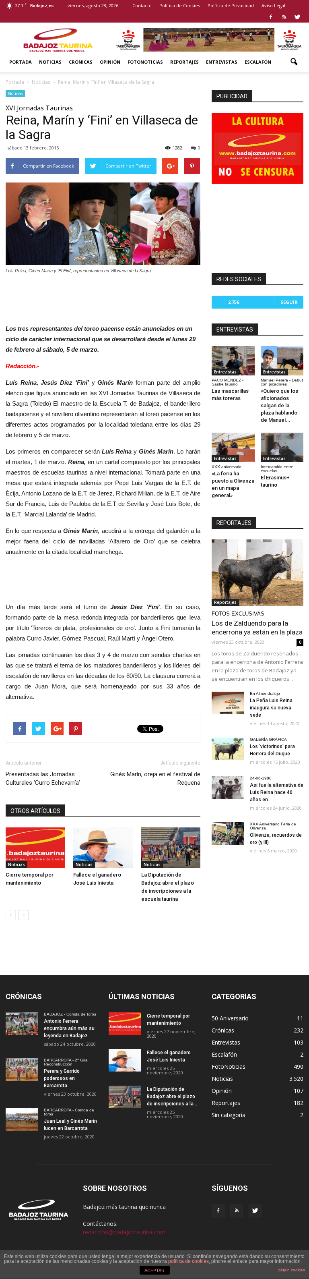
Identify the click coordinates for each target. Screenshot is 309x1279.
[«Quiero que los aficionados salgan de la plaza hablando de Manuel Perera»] (282, 360)
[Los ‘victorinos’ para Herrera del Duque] (228, 749)
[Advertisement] (103, 297)
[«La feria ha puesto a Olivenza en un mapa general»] (233, 447)
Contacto (142, 5)
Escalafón (258, 62)
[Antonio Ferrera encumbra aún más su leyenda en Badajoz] (22, 1023)
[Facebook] (271, 17)
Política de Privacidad (231, 5)
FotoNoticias (145, 62)
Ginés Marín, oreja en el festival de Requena (155, 778)
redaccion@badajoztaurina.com (124, 1232)
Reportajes (184, 62)
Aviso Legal (273, 5)
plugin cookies (291, 1270)
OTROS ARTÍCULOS (35, 811)
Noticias (50, 62)
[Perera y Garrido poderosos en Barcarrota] (22, 1069)
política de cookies (188, 1261)
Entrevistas (221, 62)
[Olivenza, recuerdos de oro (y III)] (228, 833)
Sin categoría (228, 1115)
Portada (20, 62)
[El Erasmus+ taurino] (282, 447)
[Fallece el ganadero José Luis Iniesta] (102, 847)
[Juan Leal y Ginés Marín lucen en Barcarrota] (22, 1119)
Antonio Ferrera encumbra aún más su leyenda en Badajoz (69, 1028)
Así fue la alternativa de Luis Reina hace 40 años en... (276, 792)
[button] (293, 62)
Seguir (289, 302)
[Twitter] (297, 17)
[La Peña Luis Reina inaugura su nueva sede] (228, 703)
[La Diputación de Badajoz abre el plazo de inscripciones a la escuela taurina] (170, 847)
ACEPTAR (154, 1270)
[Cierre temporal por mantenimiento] (35, 847)
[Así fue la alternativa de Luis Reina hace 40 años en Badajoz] (228, 787)
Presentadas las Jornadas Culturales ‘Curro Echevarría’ (43, 778)
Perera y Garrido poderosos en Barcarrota (62, 1078)
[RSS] (284, 17)
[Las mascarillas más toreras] (233, 360)
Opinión (110, 62)
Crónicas (81, 62)
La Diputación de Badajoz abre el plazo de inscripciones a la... (172, 1096)
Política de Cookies (179, 5)
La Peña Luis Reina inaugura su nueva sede (271, 708)
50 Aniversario (230, 1018)
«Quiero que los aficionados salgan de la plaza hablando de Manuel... (279, 405)
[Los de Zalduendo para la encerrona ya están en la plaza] (257, 572)
